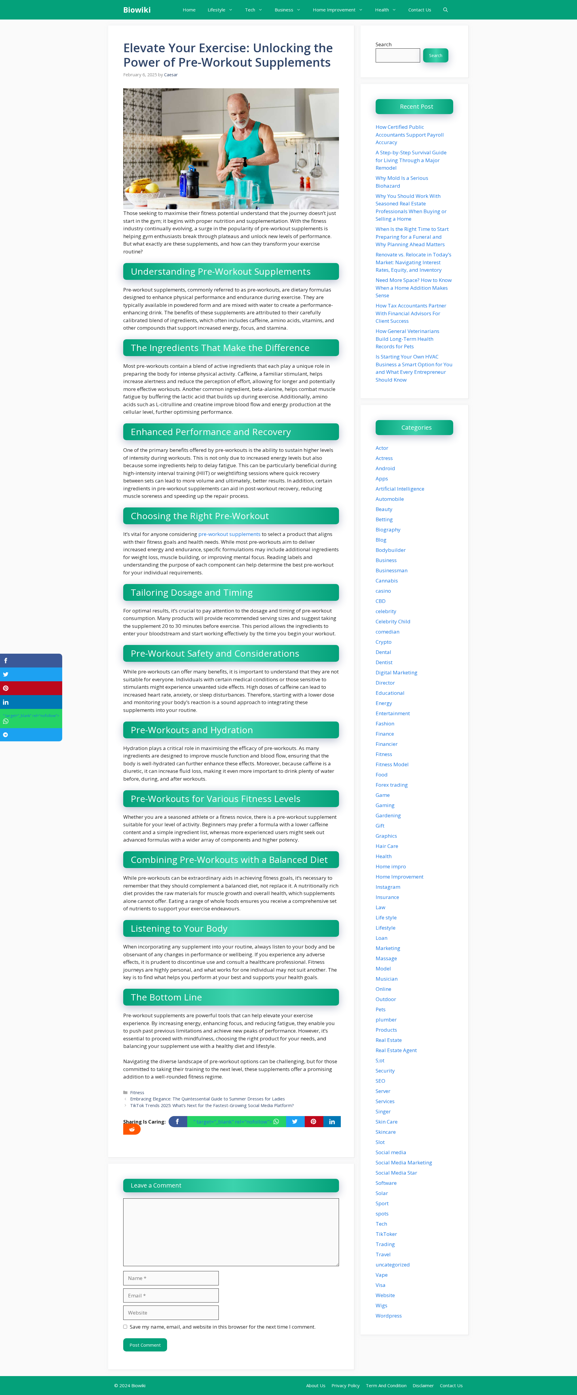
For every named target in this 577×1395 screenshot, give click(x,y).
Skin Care (387, 1121)
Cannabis (387, 580)
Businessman (392, 570)
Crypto (384, 641)
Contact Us (419, 10)
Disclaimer (423, 1385)
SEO (380, 1080)
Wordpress (389, 1315)
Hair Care (387, 846)
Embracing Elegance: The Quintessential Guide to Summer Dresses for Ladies (207, 1099)
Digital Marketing (396, 672)
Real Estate (389, 1039)
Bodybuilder (391, 549)
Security (385, 1070)
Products (386, 1029)
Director (385, 682)
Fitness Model (392, 764)
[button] (445, 10)
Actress (384, 458)
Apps (382, 478)
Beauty (384, 509)
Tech (250, 10)
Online (383, 988)
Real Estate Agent (396, 1050)
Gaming (385, 805)
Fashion (385, 723)
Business (284, 10)
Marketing (388, 948)
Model (383, 968)
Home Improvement (334, 10)
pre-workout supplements (229, 534)
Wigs (381, 1305)
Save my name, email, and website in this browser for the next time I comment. (223, 1326)
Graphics (386, 835)
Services (385, 1101)
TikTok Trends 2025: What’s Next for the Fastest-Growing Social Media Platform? (212, 1105)
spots (382, 1213)
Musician (387, 978)
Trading (385, 1244)
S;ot (380, 1060)
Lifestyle (216, 10)
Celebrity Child (393, 621)
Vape (382, 1274)
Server (383, 1091)
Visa (381, 1285)
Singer (383, 1111)
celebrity (386, 611)
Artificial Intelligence (400, 488)
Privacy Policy (345, 1385)
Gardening (388, 815)
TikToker (386, 1233)
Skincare (386, 1131)
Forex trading (392, 784)
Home (189, 10)
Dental (383, 652)
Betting (384, 519)
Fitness (137, 1092)
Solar (382, 1193)
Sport (382, 1203)
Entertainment (393, 713)
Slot (380, 1142)
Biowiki (137, 10)
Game (383, 794)
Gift (380, 825)
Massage (386, 958)
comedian (387, 631)
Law (380, 907)
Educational (390, 692)
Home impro (391, 866)
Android (385, 468)
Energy (384, 703)
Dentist (384, 662)
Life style (386, 917)
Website (385, 1295)
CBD (381, 601)
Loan (381, 937)
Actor (382, 447)
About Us (315, 1385)
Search (384, 44)
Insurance (387, 897)
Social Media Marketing (404, 1162)
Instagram (388, 886)
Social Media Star (396, 1172)
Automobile (390, 498)
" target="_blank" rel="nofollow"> (233, 1121)
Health (382, 10)
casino (383, 590)
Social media (391, 1152)
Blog (381, 539)
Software (386, 1182)
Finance (385, 733)
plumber (386, 1019)
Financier (387, 743)
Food (382, 774)
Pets (381, 1009)
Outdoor (386, 999)
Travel (383, 1254)
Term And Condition (386, 1385)
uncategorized (393, 1264)
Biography (388, 529)
